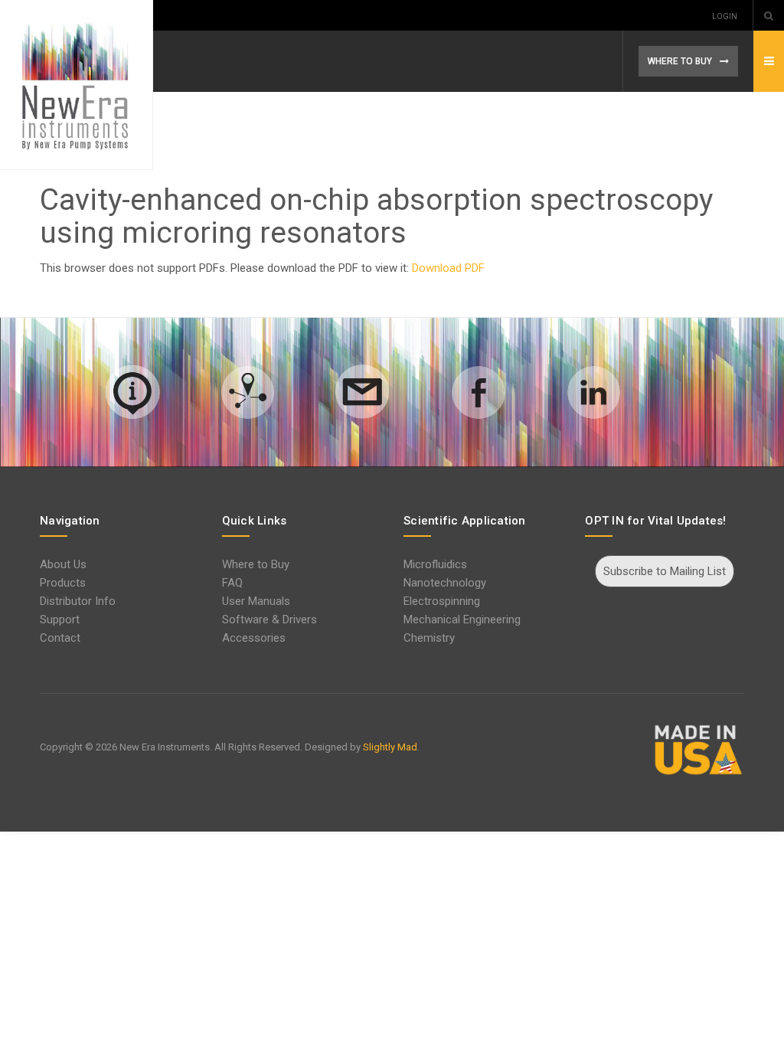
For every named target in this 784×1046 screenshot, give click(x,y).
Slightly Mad (390, 747)
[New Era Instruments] (76, 85)
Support (60, 619)
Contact (60, 638)
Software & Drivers (269, 619)
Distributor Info (78, 601)
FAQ (232, 583)
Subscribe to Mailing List (664, 571)
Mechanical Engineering (462, 619)
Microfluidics (435, 564)
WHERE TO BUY (680, 61)
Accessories (254, 638)
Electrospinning (441, 601)
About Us (63, 564)
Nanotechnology (444, 583)
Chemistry (429, 638)
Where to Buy (255, 564)
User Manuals (256, 601)
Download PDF (448, 268)
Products (63, 583)
